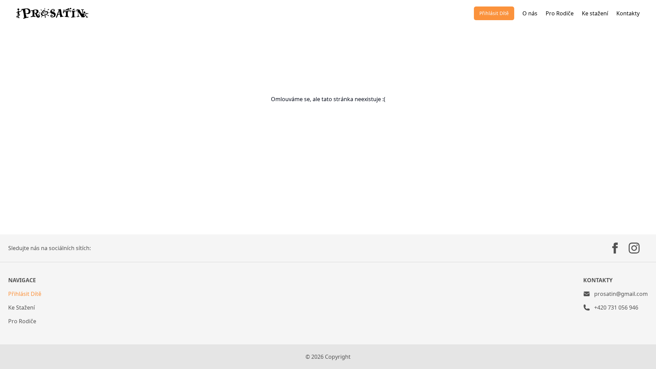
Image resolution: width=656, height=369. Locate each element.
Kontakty (628, 13)
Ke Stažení (21, 307)
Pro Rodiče (560, 13)
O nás (529, 13)
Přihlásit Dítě (494, 13)
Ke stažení (595, 13)
